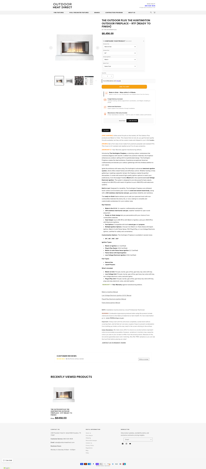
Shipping (88, 438)
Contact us (89, 443)
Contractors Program (114, 12)
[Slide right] (97, 48)
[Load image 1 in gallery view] (59, 80)
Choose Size (106, 50)
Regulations (89, 448)
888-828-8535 (150, 6)
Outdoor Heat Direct (105, 465)
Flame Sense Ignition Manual (111, 302)
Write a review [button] (143, 359)
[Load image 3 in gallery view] (79, 80)
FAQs (87, 453)
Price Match (89, 435)
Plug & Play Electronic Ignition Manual (114, 299)
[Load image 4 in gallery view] (89, 80)
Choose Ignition (107, 56)
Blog (87, 450)
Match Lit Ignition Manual (110, 292)
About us (88, 433)
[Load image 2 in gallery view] (69, 80)
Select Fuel (105, 63)
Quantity (104, 73)
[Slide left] (51, 48)
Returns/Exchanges (91, 440)
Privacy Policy (90, 445)
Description (106, 130)
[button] (151, 12)
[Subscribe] (150, 439)
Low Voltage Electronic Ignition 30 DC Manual (116, 295)
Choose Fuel (106, 44)
